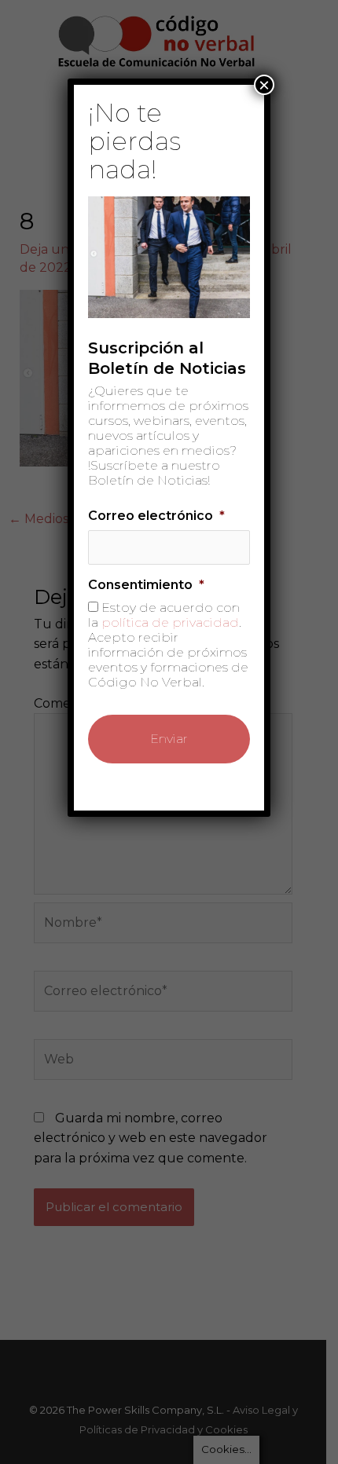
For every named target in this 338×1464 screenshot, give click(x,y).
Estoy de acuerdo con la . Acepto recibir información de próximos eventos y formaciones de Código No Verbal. (168, 645)
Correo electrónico (156, 515)
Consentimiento (146, 584)
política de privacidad (170, 622)
